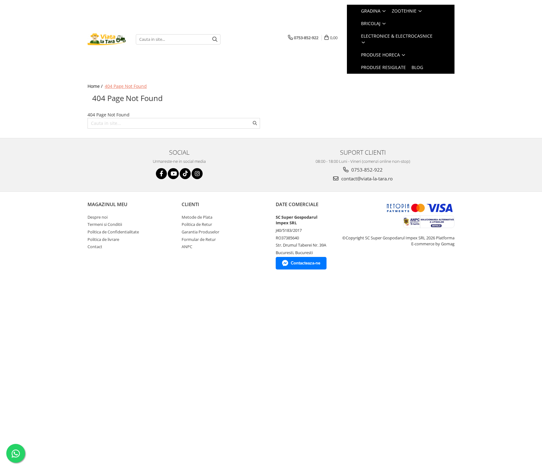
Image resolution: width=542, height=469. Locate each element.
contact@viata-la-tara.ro (366, 178)
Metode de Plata (197, 217)
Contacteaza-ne (305, 263)
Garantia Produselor (200, 232)
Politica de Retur (197, 224)
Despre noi (98, 217)
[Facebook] (161, 173)
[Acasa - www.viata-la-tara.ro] (107, 39)
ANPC (187, 246)
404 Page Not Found (126, 86)
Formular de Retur (199, 239)
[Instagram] (197, 173)
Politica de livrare (103, 239)
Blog (417, 67)
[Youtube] (173, 173)
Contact (95, 246)
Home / (96, 86)
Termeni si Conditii (105, 224)
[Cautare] (215, 39)
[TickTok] (185, 173)
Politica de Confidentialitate (113, 232)
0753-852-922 (366, 170)
